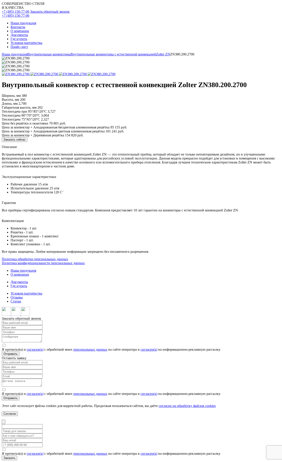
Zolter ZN (163, 54)
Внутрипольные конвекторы (48, 54)
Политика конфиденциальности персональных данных (43, 263)
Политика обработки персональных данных (35, 259)
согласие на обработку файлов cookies (187, 406)
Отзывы (17, 297)
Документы (19, 35)
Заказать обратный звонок (50, 11)
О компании (20, 31)
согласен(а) (35, 349)
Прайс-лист (19, 47)
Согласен (10, 413)
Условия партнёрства (26, 43)
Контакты (18, 27)
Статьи (16, 301)
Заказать (9, 458)
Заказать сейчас (15, 139)
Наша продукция (23, 23)
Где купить (19, 39)
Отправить (11, 354)
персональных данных (90, 349)
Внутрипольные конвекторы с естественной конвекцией (113, 54)
